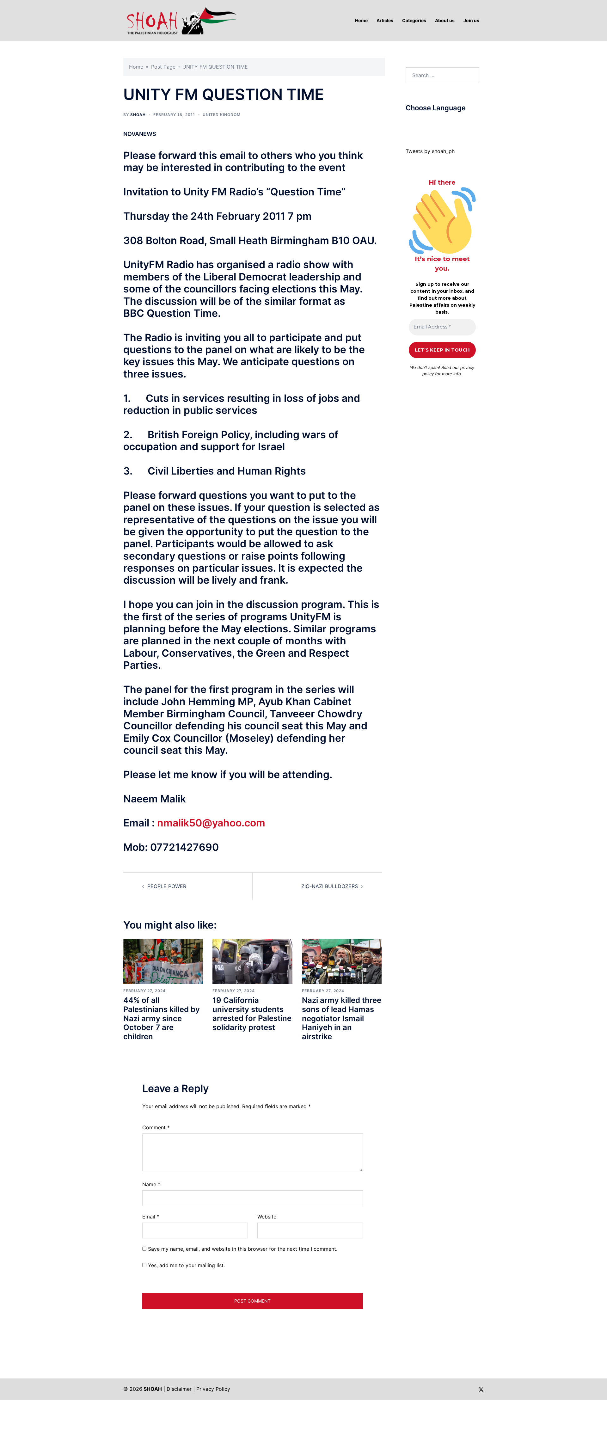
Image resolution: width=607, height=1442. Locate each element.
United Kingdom (222, 114)
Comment (156, 1127)
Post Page (163, 67)
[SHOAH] (180, 20)
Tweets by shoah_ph (430, 151)
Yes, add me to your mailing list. (185, 1265)
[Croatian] (421, 123)
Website (266, 1216)
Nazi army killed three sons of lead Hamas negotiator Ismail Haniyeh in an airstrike (341, 1018)
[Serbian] (446, 123)
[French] (434, 123)
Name (151, 1184)
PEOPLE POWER (166, 886)
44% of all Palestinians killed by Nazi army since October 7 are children (161, 1018)
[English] (427, 123)
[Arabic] (408, 123)
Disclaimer (179, 1389)
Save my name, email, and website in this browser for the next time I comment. (242, 1249)
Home (136, 67)
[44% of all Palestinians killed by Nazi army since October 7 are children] (163, 961)
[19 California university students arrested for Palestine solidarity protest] (252, 961)
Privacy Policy (213, 1389)
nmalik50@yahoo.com (211, 823)
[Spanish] (453, 123)
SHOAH (138, 114)
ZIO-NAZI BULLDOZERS (329, 886)
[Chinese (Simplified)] (415, 123)
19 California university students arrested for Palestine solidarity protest (251, 1014)
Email (150, 1216)
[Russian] (440, 123)
